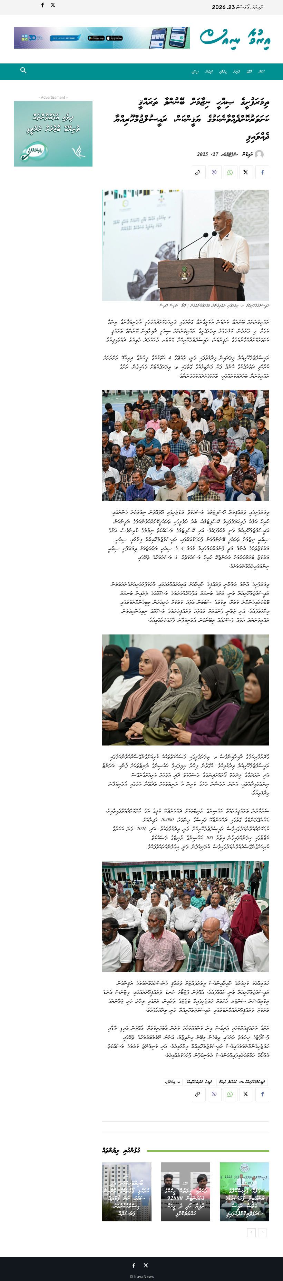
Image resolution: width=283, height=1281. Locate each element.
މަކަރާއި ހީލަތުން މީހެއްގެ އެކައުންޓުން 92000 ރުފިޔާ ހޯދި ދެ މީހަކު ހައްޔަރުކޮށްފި (186, 1203)
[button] (23, 71)
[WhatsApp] (230, 172)
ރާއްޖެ (243, 1183)
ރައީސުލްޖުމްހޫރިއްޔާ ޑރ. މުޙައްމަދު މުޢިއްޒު (242, 1082)
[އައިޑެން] (260, 154)
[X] (246, 172)
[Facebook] (42, 6)
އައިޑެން (248, 154)
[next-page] (251, 1232)
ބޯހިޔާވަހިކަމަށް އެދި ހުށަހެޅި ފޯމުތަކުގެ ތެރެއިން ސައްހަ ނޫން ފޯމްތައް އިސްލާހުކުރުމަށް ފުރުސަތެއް (126, 1199)
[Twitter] (53, 6)
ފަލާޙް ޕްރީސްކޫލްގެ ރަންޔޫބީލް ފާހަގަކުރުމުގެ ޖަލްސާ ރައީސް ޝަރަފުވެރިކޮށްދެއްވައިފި (244, 1203)
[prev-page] (262, 1232)
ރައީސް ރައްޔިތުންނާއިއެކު (199, 1082)
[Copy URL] (199, 172)
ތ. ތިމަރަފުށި (173, 1082)
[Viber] (215, 172)
